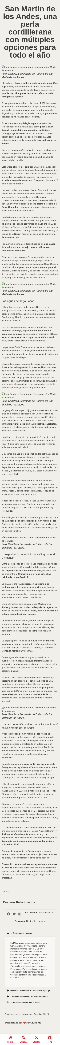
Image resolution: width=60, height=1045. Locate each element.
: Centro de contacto (30, 921)
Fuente (5, 891)
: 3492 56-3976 (39, 912)
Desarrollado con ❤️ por (24, 1022)
